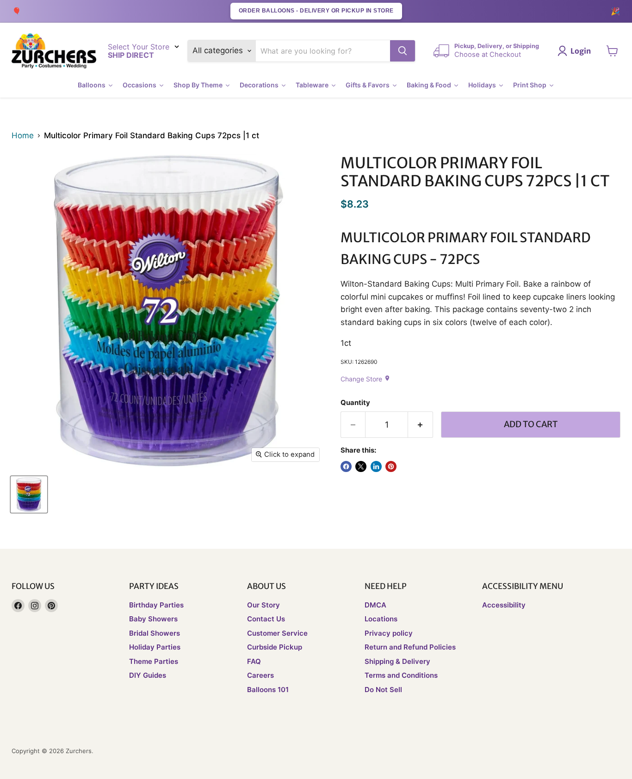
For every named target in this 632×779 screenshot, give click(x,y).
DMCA (375, 605)
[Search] (402, 50)
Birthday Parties (156, 605)
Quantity (355, 403)
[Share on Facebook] (346, 466)
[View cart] (612, 51)
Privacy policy (389, 633)
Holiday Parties (154, 647)
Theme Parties (153, 661)
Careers (260, 675)
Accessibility (504, 605)
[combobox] (323, 50)
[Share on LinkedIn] (376, 466)
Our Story (263, 605)
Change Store (365, 379)
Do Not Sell (383, 689)
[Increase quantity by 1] (420, 424)
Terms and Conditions (401, 675)
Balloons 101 (268, 689)
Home (23, 135)
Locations (381, 618)
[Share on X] (360, 466)
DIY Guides (147, 675)
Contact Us (266, 618)
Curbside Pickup (274, 647)
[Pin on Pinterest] (391, 466)
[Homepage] (54, 51)
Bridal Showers (154, 633)
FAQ (254, 661)
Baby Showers (153, 618)
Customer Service (277, 633)
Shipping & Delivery (397, 661)
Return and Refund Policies (410, 647)
